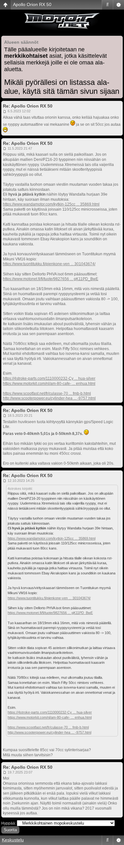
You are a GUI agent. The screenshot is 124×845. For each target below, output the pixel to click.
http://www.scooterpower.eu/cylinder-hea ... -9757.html (49, 398)
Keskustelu (13, 839)
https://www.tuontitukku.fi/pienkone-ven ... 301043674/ (49, 264)
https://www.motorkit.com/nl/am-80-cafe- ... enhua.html (49, 383)
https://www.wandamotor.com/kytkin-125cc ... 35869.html (51, 204)
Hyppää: (8, 823)
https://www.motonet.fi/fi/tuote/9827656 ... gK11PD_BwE (50, 279)
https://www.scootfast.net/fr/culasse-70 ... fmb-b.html (47, 393)
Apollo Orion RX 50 (32, 4)
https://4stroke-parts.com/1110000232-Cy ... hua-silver (49, 378)
